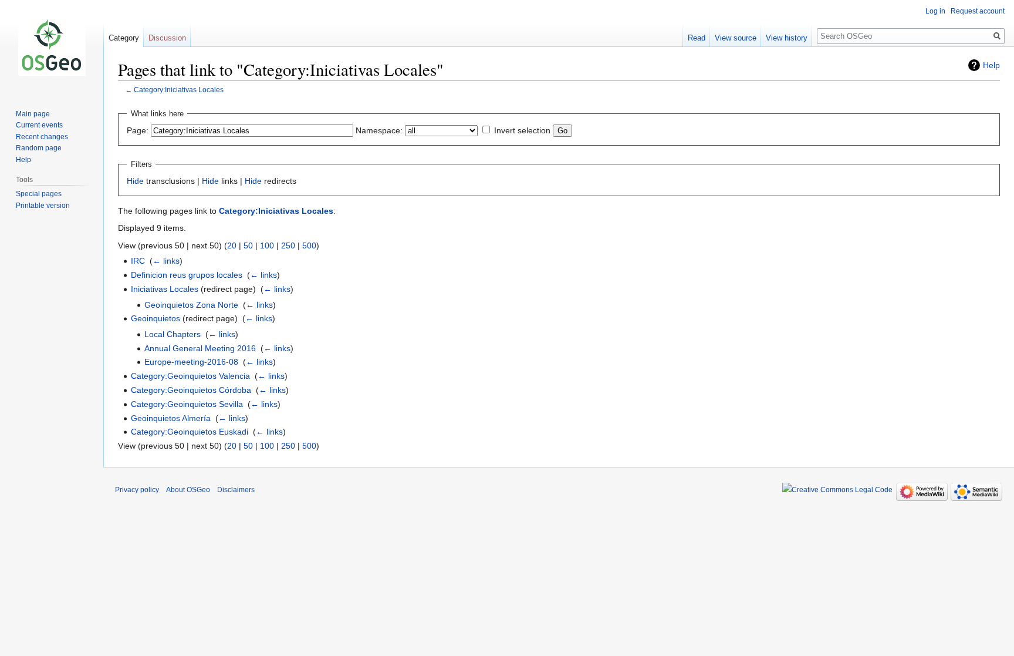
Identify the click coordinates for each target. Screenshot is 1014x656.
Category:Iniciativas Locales (179, 89)
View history (786, 37)
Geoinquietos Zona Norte (191, 305)
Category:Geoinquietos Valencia (190, 376)
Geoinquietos (155, 318)
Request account (978, 11)
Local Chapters (172, 334)
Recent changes (42, 137)
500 (309, 245)
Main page (33, 114)
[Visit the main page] (52, 47)
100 (267, 245)
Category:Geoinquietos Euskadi (189, 431)
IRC (138, 260)
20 (231, 245)
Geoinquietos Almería (171, 418)
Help (991, 65)
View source (735, 37)
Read (696, 37)
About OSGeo (188, 490)
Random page (39, 148)
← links (166, 260)
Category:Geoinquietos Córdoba (191, 390)
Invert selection (522, 130)
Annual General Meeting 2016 (200, 348)
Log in (935, 11)
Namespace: (379, 130)
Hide (135, 181)
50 (248, 245)
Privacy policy (137, 490)
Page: (137, 130)
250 (288, 245)
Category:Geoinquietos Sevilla (187, 404)
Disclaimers (236, 490)
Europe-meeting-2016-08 (191, 361)
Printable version (43, 205)
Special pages (39, 194)
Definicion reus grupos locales (186, 275)
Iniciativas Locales (164, 289)
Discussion (167, 37)
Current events (39, 125)
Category (124, 37)
